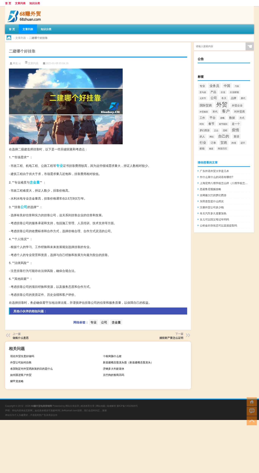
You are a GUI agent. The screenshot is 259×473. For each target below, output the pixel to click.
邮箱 (202, 148)
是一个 (236, 124)
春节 (211, 123)
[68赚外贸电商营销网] (25, 7)
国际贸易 (206, 105)
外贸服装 (204, 111)
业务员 (214, 85)
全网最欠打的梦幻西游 (213, 195)
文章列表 (20, 3)
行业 (203, 142)
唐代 (243, 98)
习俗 (237, 86)
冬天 (223, 98)
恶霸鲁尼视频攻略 (210, 189)
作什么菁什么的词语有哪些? (216, 177)
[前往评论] (251, 411)
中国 (227, 85)
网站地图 (100, 405)
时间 (202, 124)
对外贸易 (239, 111)
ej (20, 63)
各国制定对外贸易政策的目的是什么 (31, 368)
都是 (211, 148)
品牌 (233, 98)
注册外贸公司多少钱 (212, 207)
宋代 (215, 111)
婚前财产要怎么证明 (171, 338)
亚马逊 (203, 92)
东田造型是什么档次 (212, 201)
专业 (59, 165)
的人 (202, 136)
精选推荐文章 (87, 405)
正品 (216, 130)
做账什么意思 (21, 338)
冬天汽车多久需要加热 (213, 213)
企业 (223, 92)
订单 (213, 142)
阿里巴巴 (222, 148)
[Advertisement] (114, 446)
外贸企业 (237, 105)
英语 (236, 136)
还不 (243, 142)
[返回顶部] (251, 420)
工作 (202, 117)
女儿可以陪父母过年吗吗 (214, 219)
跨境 (234, 142)
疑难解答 (111, 405)
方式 (241, 117)
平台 (213, 117)
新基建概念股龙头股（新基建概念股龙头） (128, 362)
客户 (226, 111)
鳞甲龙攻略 (17, 381)
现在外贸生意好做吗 (22, 356)
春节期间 (223, 124)
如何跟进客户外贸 (20, 375)
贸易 (224, 142)
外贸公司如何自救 (20, 362)
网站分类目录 (72, 405)
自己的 (223, 135)
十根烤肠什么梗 (112, 356)
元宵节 (203, 98)
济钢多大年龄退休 (113, 368)
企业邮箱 (234, 92)
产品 (213, 92)
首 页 (8, 3)
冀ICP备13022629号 (127, 405)
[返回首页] (251, 401)
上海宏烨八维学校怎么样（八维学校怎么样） (225, 183)
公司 (23, 206)
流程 (225, 130)
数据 (232, 117)
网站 (212, 136)
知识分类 (34, 3)
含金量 (35, 182)
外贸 (221, 104)
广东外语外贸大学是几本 (214, 171)
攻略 (222, 117)
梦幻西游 (205, 130)
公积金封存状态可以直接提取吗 (218, 225)
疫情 (235, 129)
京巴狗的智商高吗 (113, 375)
